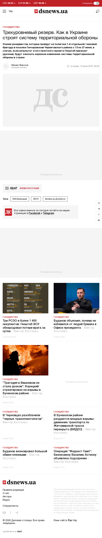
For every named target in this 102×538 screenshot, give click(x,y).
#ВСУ (36, 199)
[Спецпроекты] (96, 3)
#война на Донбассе (55, 199)
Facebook (34, 213)
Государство (11, 27)
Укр (11, 11)
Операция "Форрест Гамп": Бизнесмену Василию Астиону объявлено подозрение (75, 456)
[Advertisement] (51, 153)
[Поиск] (97, 11)
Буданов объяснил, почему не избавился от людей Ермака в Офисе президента (75, 326)
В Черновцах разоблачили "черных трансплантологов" (24, 419)
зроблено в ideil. (13, 532)
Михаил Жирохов (19, 65)
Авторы (7, 497)
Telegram (48, 213)
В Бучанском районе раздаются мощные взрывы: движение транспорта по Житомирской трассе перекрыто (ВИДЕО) (75, 424)
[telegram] (16, 512)
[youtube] (4, 512)
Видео (6, 500)
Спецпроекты (10, 506)
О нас (6, 493)
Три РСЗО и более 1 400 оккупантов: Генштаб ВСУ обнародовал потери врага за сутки (24, 326)
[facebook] (10, 512)
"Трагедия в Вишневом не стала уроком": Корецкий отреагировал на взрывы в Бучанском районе (22, 390)
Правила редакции (13, 490)
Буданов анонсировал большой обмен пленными (25, 455)
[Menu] (4, 11)
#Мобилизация (19, 199)
